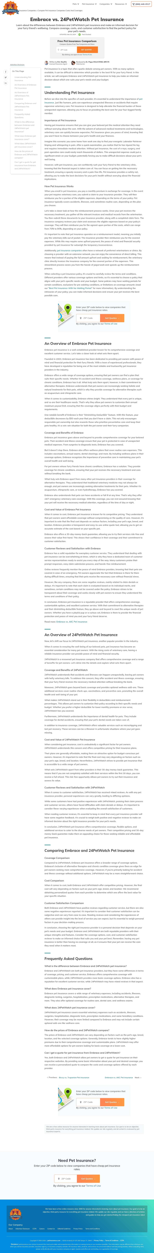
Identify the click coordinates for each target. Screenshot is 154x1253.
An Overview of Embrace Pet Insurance (25, 86)
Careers (42, 1229)
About (11, 1229)
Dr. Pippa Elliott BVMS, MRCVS (97, 62)
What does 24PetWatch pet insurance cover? (25, 145)
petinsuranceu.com (53, 1240)
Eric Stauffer (62, 62)
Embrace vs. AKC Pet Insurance (71, 621)
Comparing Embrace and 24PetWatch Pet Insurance (25, 106)
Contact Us (51, 1229)
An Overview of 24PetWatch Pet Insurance (22, 95)
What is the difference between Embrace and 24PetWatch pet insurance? (24, 127)
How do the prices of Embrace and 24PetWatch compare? (26, 154)
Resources (119, 4)
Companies (105, 4)
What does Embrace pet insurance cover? (25, 137)
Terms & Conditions (111, 1240)
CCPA (34, 1229)
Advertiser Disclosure (17, 64)
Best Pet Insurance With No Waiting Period (70, 288)
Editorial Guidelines (64, 1229)
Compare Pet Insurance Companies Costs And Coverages (60, 11)
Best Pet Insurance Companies (24, 11)
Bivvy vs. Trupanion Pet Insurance (74, 1077)
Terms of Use (87, 55)
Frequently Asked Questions (22, 116)
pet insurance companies (69, 250)
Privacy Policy (78, 1229)
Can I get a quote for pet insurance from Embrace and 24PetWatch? (25, 165)
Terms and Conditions (92, 1229)
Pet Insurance (88, 4)
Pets (75, 4)
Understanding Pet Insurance (23, 79)
